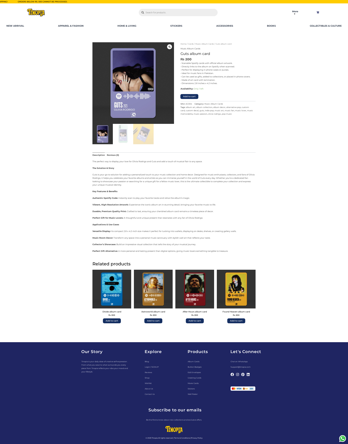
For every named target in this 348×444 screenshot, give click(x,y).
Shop (147, 378)
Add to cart (189, 96)
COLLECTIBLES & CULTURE (326, 25)
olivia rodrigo (214, 114)
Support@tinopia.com (241, 367)
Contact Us (150, 394)
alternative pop (233, 107)
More (295, 11)
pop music (227, 114)
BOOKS (271, 25)
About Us (149, 389)
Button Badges (195, 367)
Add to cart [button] (112, 320)
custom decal (192, 110)
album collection (204, 107)
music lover (240, 110)
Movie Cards (193, 383)
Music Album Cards (204, 44)
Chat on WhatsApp (239, 361)
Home (183, 44)
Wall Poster (193, 394)
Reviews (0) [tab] (113, 155)
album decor (219, 107)
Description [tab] (98, 155)
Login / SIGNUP (152, 367)
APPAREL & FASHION (71, 25)
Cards (191, 44)
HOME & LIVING (126, 25)
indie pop (209, 110)
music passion (200, 114)
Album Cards (193, 361)
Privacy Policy (197, 438)
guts (202, 110)
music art (219, 110)
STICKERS (176, 25)
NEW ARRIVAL (15, 25)
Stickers (191, 389)
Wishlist (148, 383)
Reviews (148, 372)
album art (190, 107)
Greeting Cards (194, 378)
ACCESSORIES (224, 25)
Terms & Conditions (182, 438)
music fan (229, 110)
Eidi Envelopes (194, 372)
